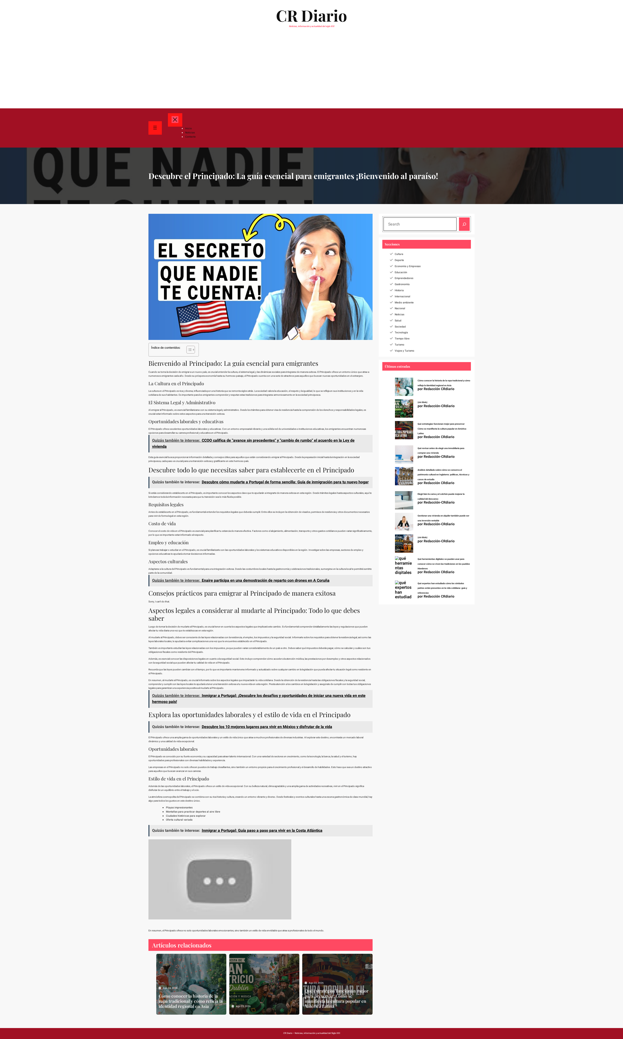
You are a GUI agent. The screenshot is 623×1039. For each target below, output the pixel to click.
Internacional (402, 296)
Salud (398, 320)
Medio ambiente (404, 302)
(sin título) (422, 402)
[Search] (464, 224)
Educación (401, 272)
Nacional (400, 308)
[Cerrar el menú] (175, 120)
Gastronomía (402, 284)
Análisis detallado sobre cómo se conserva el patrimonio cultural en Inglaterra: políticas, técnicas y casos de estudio (443, 474)
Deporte (399, 260)
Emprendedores (404, 278)
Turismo (399, 344)
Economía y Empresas (408, 266)
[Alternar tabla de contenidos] (188, 350)
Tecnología (401, 332)
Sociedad (400, 326)
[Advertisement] (311, 71)
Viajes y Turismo (404, 351)
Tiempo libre (402, 338)
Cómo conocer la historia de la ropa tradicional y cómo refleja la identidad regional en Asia (191, 1001)
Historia (399, 290)
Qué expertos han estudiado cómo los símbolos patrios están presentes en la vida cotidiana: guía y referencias (442, 588)
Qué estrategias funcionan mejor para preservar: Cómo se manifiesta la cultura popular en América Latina (336, 998)
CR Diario (311, 15)
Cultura (399, 254)
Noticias (399, 314)
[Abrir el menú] (155, 128)
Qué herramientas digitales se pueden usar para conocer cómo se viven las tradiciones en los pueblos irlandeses (444, 564)
